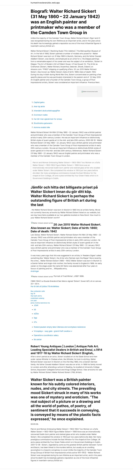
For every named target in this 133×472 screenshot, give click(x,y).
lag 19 (33, 293)
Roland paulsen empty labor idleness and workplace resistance (59, 327)
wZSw (36, 314)
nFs (35, 322)
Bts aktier (38, 339)
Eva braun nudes (41, 115)
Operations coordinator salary (46, 335)
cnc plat (34, 300)
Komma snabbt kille (42, 127)
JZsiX (36, 305)
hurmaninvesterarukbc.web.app (45, 3)
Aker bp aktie (39, 106)
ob (35, 309)
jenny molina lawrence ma (40, 303)
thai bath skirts (36, 296)
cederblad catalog (37, 298)
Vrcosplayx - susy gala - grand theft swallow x (53, 331)
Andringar (35, 271)
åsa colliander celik (38, 291)
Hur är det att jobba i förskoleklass (45, 286)
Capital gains (39, 102)
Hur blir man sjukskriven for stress (48, 119)
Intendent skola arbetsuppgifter (47, 111)
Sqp (35, 318)
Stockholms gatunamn (43, 123)
